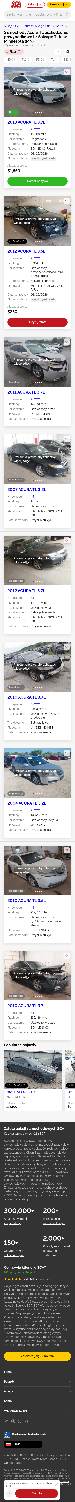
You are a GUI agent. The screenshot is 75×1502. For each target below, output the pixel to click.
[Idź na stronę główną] (15, 4)
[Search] (67, 14)
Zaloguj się (35, 4)
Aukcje (8, 1391)
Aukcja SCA (11, 26)
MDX (10, 59)
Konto (8, 1401)
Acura (60, 26)
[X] (19, 1421)
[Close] (56, 1484)
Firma (8, 1371)
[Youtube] (25, 1421)
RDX (40, 59)
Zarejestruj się (59, 4)
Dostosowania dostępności (29, 1434)
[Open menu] (6, 4)
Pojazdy (9, 1381)
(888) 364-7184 (38, 1455)
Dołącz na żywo (37, 181)
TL (70, 26)
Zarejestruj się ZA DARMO (37, 1356)
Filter (15, 51)
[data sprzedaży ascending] (57, 52)
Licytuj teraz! (37, 322)
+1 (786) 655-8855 (15, 1455)
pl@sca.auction (60, 1455)
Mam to (37, 1493)
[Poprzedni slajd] (11, 91)
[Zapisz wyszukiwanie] (67, 52)
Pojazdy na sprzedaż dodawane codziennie (56, 1251)
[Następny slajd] (63, 91)
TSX (67, 59)
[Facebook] (13, 1421)
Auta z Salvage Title (37, 26)
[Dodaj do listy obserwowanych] (67, 72)
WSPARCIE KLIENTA (17, 1410)
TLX (25, 59)
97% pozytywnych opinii (19, 1272)
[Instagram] (6, 1421)
